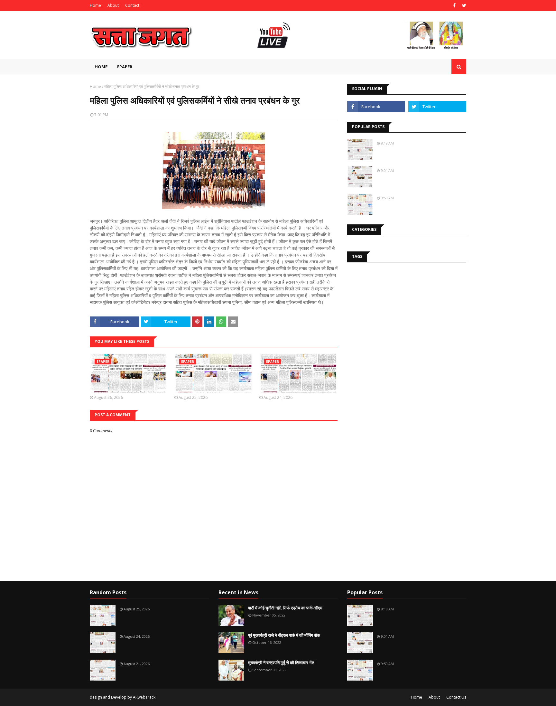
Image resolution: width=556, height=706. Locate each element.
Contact (132, 5)
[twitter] (463, 5)
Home (95, 5)
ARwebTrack (144, 697)
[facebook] (454, 5)
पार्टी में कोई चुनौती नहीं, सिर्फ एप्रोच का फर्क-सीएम (285, 608)
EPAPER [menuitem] (124, 67)
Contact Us (456, 697)
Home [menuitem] (101, 67)
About (113, 5)
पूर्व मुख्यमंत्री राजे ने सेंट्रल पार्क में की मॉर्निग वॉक (284, 635)
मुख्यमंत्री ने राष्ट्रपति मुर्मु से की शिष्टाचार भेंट (281, 662)
